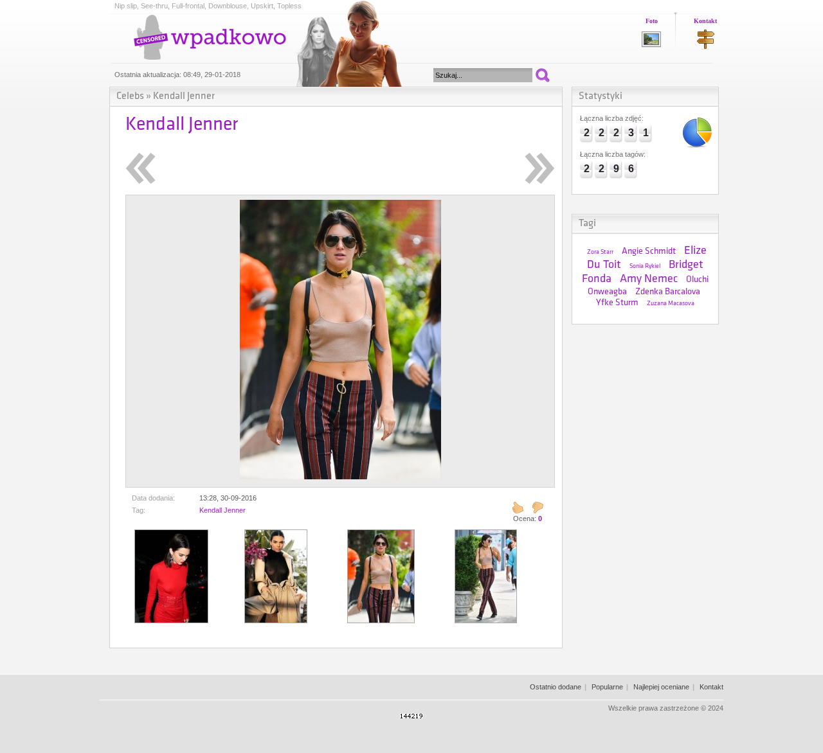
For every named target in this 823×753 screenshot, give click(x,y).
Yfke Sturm (617, 303)
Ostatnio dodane (555, 687)
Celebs (130, 96)
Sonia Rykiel (644, 266)
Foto (652, 20)
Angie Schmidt (649, 251)
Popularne (607, 687)
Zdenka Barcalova (667, 292)
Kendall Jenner (184, 96)
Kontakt (705, 20)
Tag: (138, 510)
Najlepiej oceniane (661, 687)
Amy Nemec (649, 279)
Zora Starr (600, 252)
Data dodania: (153, 498)
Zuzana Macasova (670, 303)
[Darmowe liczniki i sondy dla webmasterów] (411, 716)
